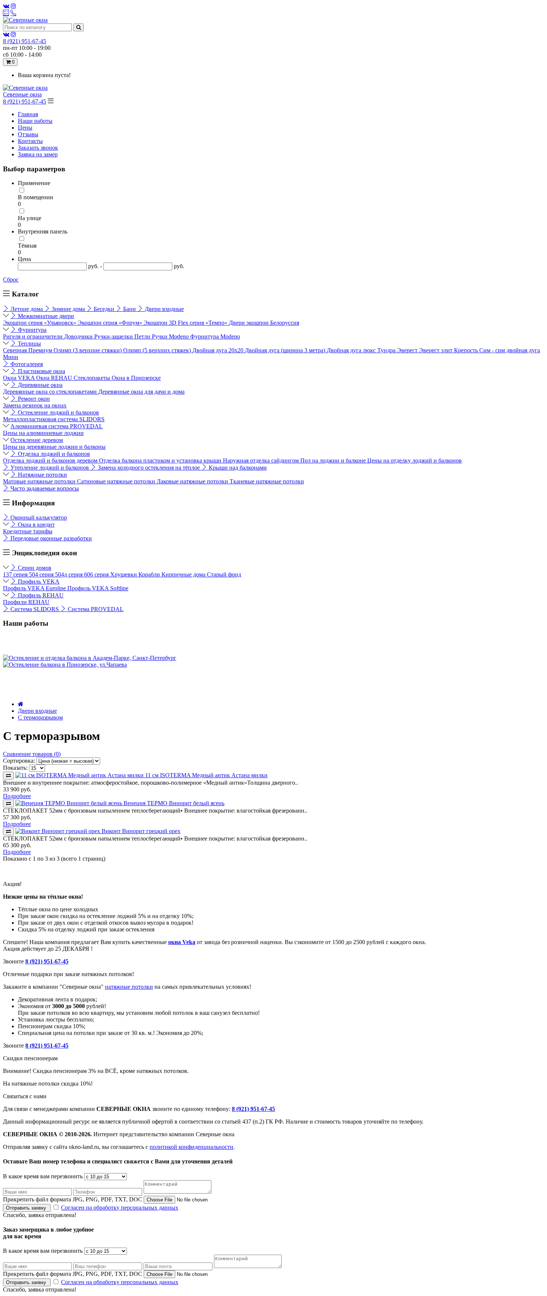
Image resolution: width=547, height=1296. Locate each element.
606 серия (97, 574)
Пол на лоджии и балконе (333, 460)
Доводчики (79, 336)
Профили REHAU (26, 602)
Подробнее (17, 796)
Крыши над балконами (237, 467)
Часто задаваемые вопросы (44, 488)
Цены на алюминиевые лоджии (43, 433)
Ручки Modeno (171, 336)
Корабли (149, 574)
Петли (143, 336)
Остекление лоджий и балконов (57, 412)
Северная (15, 350)
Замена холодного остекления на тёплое (148, 467)
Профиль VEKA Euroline (35, 588)
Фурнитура (31, 330)
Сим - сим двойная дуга (509, 350)
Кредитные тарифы (27, 531)
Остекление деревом (36, 440)
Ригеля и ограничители (33, 336)
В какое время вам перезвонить (43, 1176)
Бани (129, 309)
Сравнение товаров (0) (32, 754)
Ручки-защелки (114, 336)
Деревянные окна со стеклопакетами (50, 391)
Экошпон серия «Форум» (111, 323)
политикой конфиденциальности (191, 1147)
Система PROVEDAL (95, 609)
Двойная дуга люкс (352, 350)
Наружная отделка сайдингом (261, 460)
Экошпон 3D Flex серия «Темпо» (186, 323)
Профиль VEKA (38, 581)
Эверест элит (436, 350)
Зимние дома (68, 309)
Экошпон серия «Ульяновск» (40, 323)
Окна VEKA (19, 378)
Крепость (466, 350)
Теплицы (28, 343)
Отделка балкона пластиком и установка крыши (161, 460)
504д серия (69, 574)
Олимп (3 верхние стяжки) (88, 350)
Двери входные (163, 309)
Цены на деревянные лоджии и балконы (54, 447)
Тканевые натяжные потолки (267, 481)
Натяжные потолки (41, 474)
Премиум (41, 350)
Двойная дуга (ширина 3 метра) (286, 350)
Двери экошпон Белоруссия (264, 323)
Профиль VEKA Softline (97, 588)
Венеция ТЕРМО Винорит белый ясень (174, 803)
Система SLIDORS (34, 609)
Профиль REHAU (40, 595)
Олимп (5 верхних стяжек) (157, 350)
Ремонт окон (33, 399)
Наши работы (35, 121)
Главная (28, 114)
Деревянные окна (39, 385)
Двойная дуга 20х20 (218, 350)
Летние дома (26, 309)
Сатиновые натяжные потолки (117, 481)
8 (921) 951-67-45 (24, 101)
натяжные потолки (129, 987)
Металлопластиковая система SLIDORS (54, 419)
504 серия (42, 574)
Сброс (11, 279)
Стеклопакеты (93, 378)
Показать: (15, 768)
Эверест (408, 350)
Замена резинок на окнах (35, 405)
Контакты (30, 141)
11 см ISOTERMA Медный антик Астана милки (206, 775)
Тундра (387, 350)
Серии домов (33, 568)
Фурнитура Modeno (215, 336)
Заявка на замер (38, 154)
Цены (25, 127)
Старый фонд (224, 574)
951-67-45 (24, 41)
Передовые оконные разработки (50, 538)
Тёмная (27, 245)
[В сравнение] (8, 775)
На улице (29, 218)
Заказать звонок (38, 147)
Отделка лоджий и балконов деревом (51, 460)
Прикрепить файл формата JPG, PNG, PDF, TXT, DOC (72, 1199)
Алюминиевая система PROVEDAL (56, 426)
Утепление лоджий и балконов (49, 467)
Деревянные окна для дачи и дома (141, 391)
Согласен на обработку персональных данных (119, 1207)
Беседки (104, 309)
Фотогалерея (26, 364)
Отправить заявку (27, 1208)
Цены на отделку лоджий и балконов (414, 460)
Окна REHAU (55, 378)
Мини (10, 357)
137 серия (16, 574)
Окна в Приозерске (136, 378)
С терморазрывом (40, 717)
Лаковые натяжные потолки (193, 481)
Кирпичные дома (184, 574)
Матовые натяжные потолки (40, 481)
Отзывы (28, 134)
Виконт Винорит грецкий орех (141, 831)
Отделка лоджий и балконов (53, 454)
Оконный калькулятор (38, 517)
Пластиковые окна (40, 371)
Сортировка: (19, 760)
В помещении (35, 197)
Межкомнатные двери (45, 316)
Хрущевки (124, 574)
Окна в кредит (35, 524)
